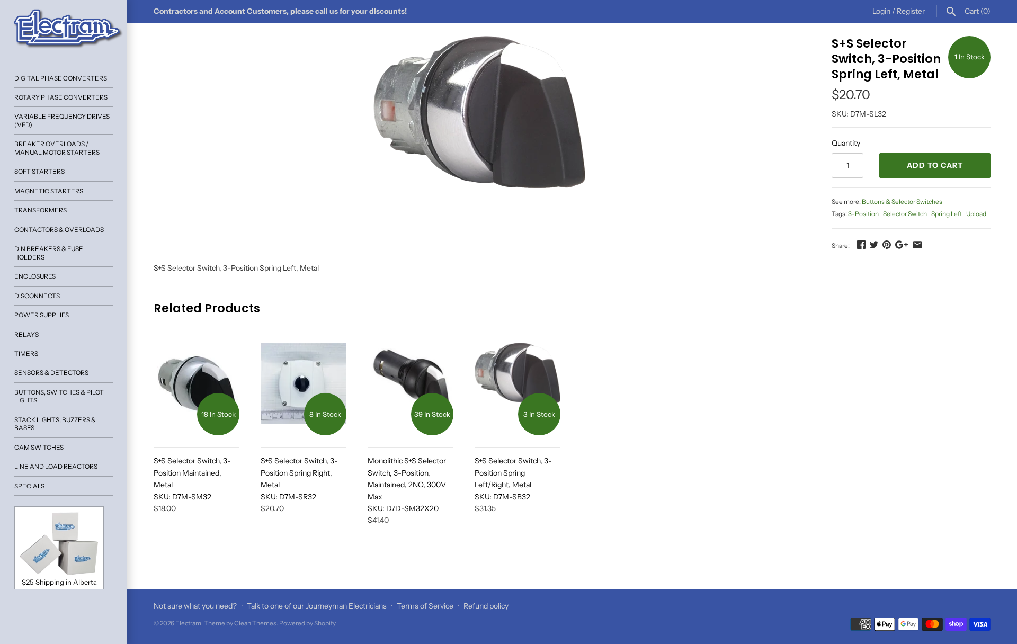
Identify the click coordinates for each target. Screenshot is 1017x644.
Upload (976, 214)
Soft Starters (39, 171)
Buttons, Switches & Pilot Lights (59, 396)
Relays (26, 334)
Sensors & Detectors (51, 373)
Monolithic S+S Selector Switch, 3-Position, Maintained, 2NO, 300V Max (407, 484)
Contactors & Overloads (59, 230)
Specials (29, 486)
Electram (188, 623)
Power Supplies (41, 315)
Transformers (40, 210)
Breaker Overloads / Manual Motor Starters (57, 148)
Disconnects (37, 296)
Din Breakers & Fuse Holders (48, 253)
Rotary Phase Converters (61, 97)
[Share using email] (917, 244)
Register (911, 11)
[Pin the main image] (886, 244)
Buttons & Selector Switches (902, 201)
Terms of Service (425, 606)
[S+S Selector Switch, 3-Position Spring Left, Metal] (479, 112)
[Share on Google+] (901, 244)
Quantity (846, 143)
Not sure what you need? (195, 606)
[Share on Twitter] (874, 244)
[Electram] (63, 29)
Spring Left (946, 214)
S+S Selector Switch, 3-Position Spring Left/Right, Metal (513, 478)
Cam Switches (39, 447)
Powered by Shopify (307, 623)
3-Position (863, 214)
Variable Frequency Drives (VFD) (62, 120)
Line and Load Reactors (55, 466)
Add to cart (935, 165)
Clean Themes (255, 623)
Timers (26, 353)
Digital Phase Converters (60, 78)
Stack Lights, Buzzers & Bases (55, 424)
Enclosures (35, 276)
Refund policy (485, 606)
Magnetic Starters (48, 191)
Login (881, 11)
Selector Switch (905, 214)
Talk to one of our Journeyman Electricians (317, 606)
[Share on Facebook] (861, 244)
